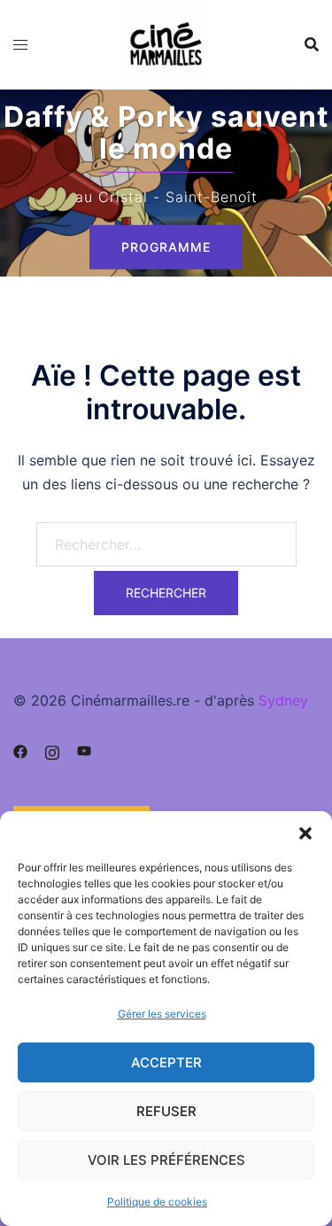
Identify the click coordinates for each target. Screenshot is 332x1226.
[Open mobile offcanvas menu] (20, 45)
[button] (305, 833)
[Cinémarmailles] (166, 42)
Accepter (166, 1062)
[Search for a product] (312, 44)
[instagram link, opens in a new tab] (52, 751)
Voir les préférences (166, 1160)
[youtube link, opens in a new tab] (84, 751)
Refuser (166, 1111)
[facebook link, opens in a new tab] (20, 751)
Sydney (283, 700)
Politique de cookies (157, 1201)
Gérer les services (162, 1013)
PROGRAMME (166, 246)
